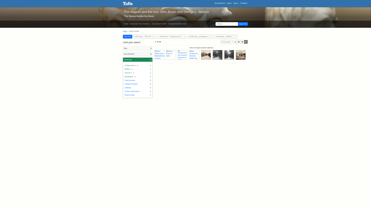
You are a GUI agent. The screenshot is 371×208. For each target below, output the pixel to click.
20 (226, 42)
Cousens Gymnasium (132, 91)
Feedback (243, 3)
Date (125, 48)
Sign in (236, 3)
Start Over (127, 36)
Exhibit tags (128, 59)
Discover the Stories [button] (139, 24)
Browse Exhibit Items (177, 24)
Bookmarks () (220, 3)
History (229, 3)
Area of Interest (129, 54)
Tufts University (130, 80)
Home (126, 24)
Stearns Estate (130, 95)
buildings (128, 87)
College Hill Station (131, 84)
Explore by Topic (159, 24)
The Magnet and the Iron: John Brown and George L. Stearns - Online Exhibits (128, 3)
